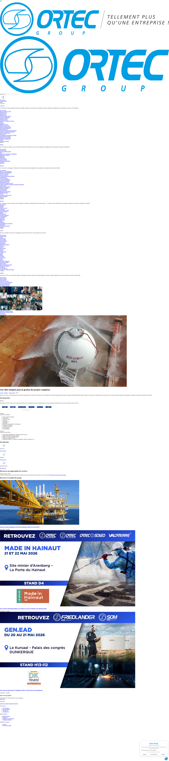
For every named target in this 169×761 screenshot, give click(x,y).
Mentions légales (6, 716)
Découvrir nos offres (7, 725)
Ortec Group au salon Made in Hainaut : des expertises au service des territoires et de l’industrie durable (23, 608)
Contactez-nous (6, 711)
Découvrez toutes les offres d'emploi (58, 475)
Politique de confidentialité (8, 718)
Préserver (2, 165)
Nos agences (5, 710)
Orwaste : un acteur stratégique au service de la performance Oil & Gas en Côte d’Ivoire (19, 527)
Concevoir (2, 105)
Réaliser (1, 144)
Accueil (1, 392)
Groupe (1, 230)
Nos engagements (6, 709)
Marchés (2, 201)
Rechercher (2, 94)
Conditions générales (7, 719)
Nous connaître (6, 708)
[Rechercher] (18, 94)
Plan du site (5, 717)
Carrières (2, 273)
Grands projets (12, 392)
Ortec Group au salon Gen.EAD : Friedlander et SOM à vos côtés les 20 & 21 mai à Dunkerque (21, 690)
